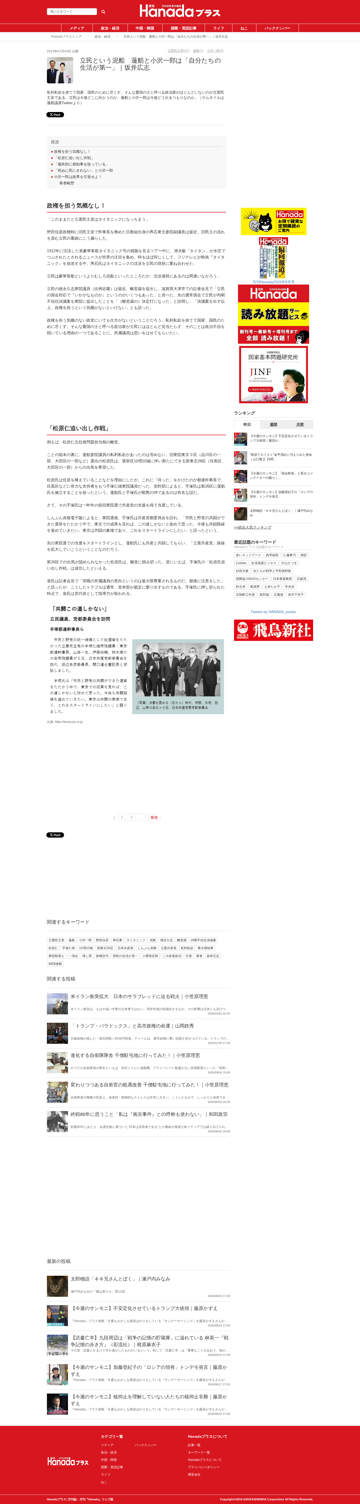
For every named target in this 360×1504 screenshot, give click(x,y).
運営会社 (194, 1474)
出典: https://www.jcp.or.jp (65, 722)
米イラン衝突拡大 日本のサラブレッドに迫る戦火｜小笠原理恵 (139, 996)
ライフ (218, 28)
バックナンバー (277, 28)
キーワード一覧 (199, 1452)
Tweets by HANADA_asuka (273, 612)
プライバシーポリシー (204, 1467)
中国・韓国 (145, 28)
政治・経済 (110, 28)
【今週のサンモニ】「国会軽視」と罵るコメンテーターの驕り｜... (281, 476)
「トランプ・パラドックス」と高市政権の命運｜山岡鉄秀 (132, 1026)
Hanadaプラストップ (66, 36)
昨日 (247, 424)
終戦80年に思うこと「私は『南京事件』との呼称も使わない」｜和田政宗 (149, 1114)
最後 (154, 817)
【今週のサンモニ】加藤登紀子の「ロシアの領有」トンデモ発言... (281, 494)
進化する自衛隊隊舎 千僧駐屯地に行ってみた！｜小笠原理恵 (135, 1055)
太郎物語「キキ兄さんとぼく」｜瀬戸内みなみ (120, 1279)
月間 (300, 424)
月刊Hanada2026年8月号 (273, 282)
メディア (77, 28)
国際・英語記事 (184, 28)
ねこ (244, 28)
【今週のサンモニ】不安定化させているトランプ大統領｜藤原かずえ (144, 1308)
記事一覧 (194, 1445)
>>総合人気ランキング (252, 527)
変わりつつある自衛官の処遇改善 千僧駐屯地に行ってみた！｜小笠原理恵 (149, 1084)
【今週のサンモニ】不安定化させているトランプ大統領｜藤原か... (281, 438)
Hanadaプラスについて (205, 1460)
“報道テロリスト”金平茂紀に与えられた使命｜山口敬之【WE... (281, 457)
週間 (273, 424)
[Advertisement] (136, 380)
